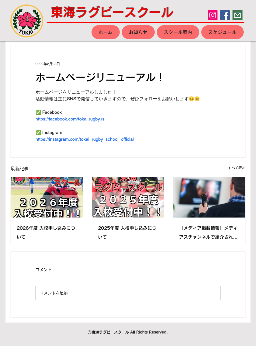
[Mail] (237, 15)
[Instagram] (213, 15)
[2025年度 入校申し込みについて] (128, 197)
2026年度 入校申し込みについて (46, 232)
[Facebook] (225, 15)
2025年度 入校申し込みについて (127, 232)
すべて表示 (237, 168)
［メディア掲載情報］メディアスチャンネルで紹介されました (208, 233)
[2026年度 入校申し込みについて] (47, 197)
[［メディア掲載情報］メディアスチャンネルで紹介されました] (209, 197)
